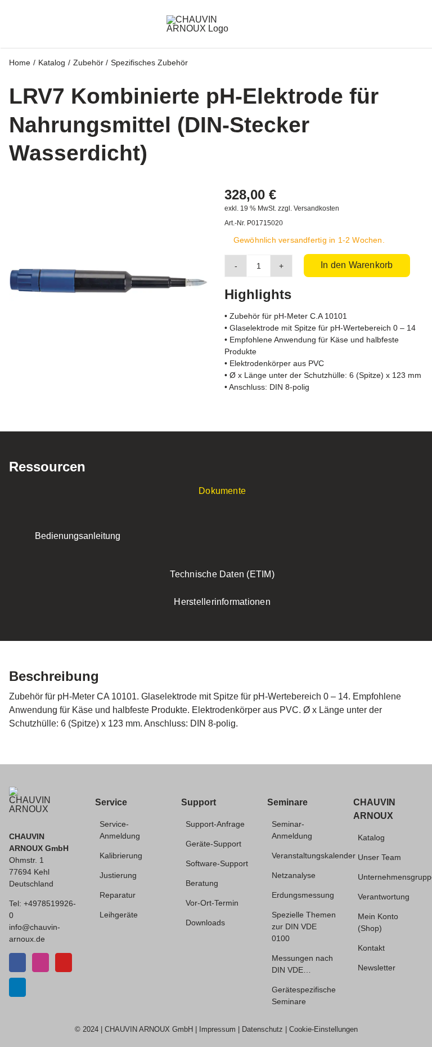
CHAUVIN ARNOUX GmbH (149, 1029)
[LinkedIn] (17, 987)
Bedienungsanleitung (77, 536)
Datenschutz (262, 1029)
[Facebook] (17, 962)
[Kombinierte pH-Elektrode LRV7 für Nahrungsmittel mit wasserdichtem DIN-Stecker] (108, 280)
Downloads (205, 922)
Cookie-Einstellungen (323, 1029)
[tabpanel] (216, 536)
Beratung (202, 883)
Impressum (217, 1029)
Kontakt (371, 947)
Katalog (371, 837)
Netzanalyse (294, 875)
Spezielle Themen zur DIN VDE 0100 (304, 926)
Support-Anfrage (215, 823)
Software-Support (217, 863)
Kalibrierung (121, 855)
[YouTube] (63, 962)
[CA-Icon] (30, 791)
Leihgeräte (119, 914)
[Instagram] (40, 962)
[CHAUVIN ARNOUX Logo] (211, 19)
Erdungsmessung (303, 894)
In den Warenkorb (357, 265)
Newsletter (376, 967)
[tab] (216, 491)
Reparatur (118, 894)
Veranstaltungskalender (314, 855)
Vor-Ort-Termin (212, 902)
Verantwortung (384, 896)
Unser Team (379, 857)
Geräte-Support (213, 843)
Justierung (118, 875)
